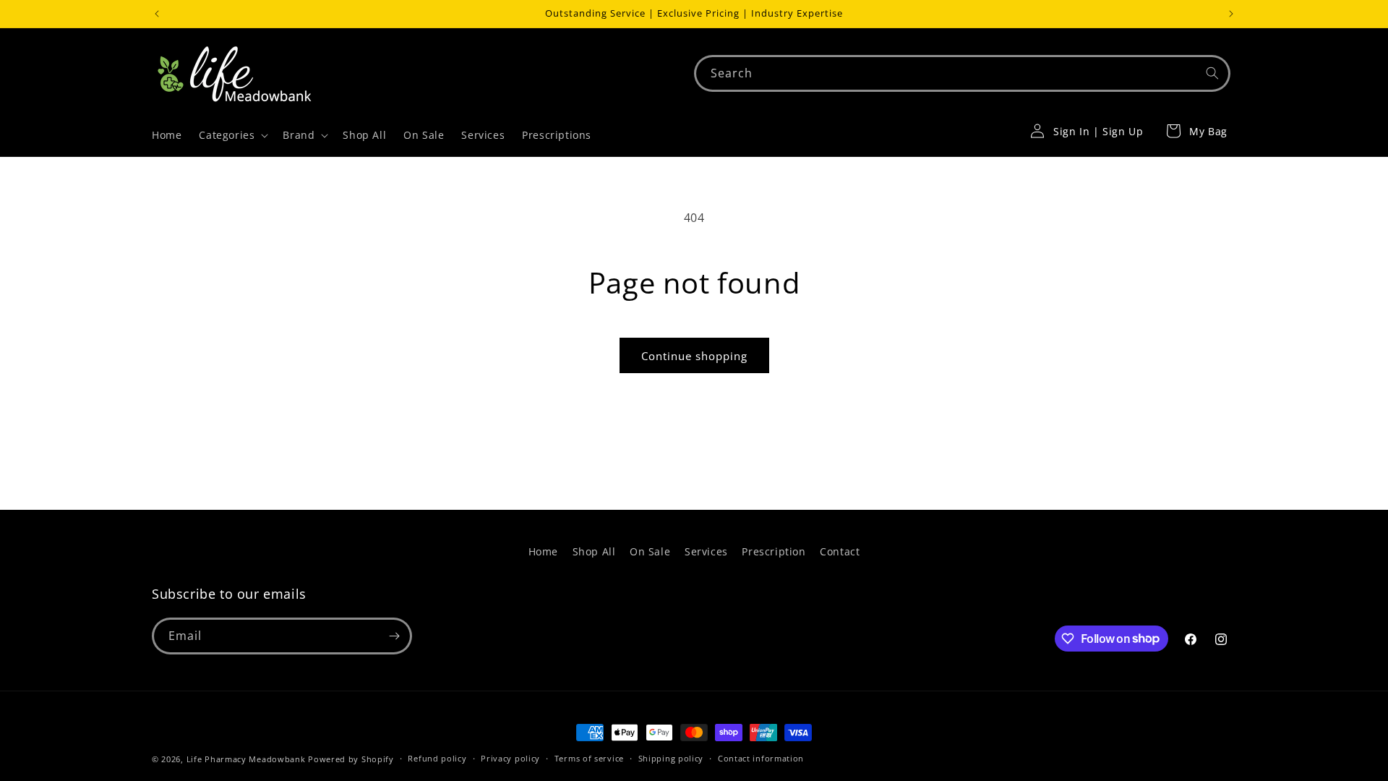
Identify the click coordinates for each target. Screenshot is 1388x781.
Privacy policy (510, 758)
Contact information (761, 758)
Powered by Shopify (351, 759)
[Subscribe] (394, 636)
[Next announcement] (1231, 13)
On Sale (650, 551)
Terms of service (589, 758)
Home (543, 551)
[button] (232, 135)
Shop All (594, 551)
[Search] (1212, 73)
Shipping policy (671, 758)
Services (706, 551)
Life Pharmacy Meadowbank (246, 759)
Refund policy (437, 758)
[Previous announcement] (157, 13)
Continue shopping (694, 356)
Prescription (773, 551)
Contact (840, 551)
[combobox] (962, 73)
